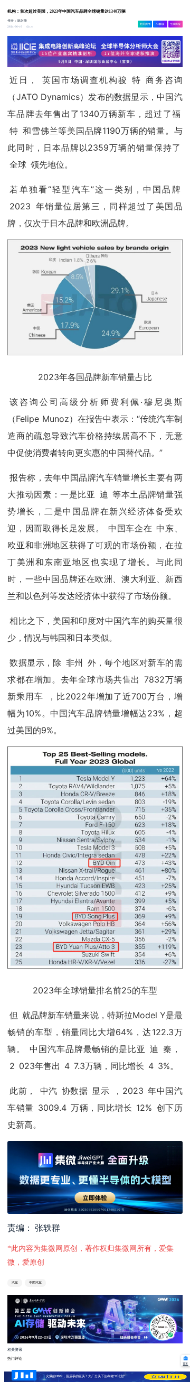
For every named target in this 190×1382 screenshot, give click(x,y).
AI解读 (160, 23)
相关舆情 (145, 23)
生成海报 (175, 23)
